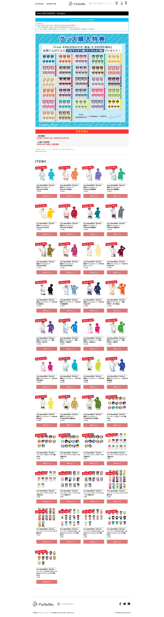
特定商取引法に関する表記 (59, 612)
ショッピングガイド (67, 604)
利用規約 (35, 612)
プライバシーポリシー (45, 612)
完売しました (46, 196)
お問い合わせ (70, 612)
